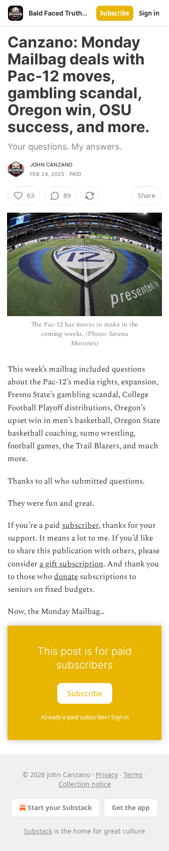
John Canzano (51, 164)
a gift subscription (71, 564)
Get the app (131, 807)
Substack (38, 831)
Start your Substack (60, 807)
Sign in (149, 13)
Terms (133, 774)
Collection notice (85, 783)
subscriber (80, 525)
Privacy (107, 774)
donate (66, 577)
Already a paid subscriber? (85, 717)
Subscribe (115, 13)
